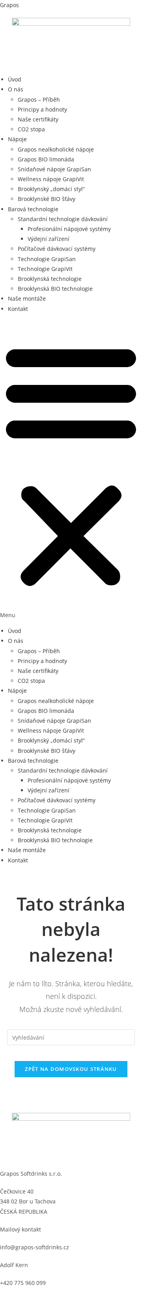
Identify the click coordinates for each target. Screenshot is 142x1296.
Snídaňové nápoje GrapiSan (54, 169)
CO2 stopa (31, 129)
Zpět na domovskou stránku (71, 1068)
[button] (71, 470)
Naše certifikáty (38, 119)
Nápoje (17, 139)
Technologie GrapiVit (45, 269)
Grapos (9, 5)
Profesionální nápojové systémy (69, 229)
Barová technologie (33, 209)
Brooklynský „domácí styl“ (51, 189)
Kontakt (18, 309)
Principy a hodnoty (42, 109)
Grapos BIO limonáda (46, 159)
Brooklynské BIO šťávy (46, 199)
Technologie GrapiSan (47, 259)
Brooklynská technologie (50, 278)
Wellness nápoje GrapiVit (51, 179)
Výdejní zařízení (48, 239)
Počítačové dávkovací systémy (56, 248)
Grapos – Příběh (39, 99)
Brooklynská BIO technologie (55, 288)
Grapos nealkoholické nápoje (56, 149)
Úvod (14, 79)
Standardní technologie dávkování (63, 219)
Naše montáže (27, 298)
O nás (15, 89)
